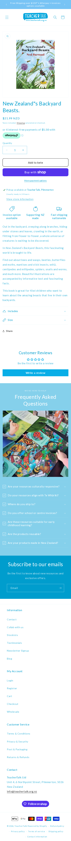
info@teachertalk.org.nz (22, 791)
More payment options (35, 180)
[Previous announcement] (6, 4)
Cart (9, 696)
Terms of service (36, 831)
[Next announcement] (64, 4)
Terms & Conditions (18, 733)
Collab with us (15, 627)
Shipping (21, 123)
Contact (12, 619)
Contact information (37, 836)
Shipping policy (55, 831)
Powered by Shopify (37, 826)
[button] (7, 17)
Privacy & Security (17, 741)
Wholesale (13, 711)
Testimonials (14, 642)
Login (10, 680)
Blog (9, 658)
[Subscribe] (60, 588)
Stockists (12, 635)
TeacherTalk (20, 826)
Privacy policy (18, 831)
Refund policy (57, 826)
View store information (19, 199)
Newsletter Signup (18, 650)
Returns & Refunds (18, 757)
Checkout (12, 703)
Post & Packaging (17, 749)
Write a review (35, 372)
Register (12, 688)
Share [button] (9, 330)
